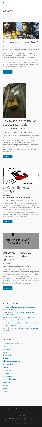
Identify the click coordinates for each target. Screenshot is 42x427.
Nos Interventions (26, 421)
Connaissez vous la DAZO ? (20, 44)
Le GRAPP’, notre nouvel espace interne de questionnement (20, 124)
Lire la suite (7, 72)
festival (5, 367)
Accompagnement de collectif (13, 197)
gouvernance (25, 50)
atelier (5, 352)
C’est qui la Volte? (11, 421)
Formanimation (8, 370)
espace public (8, 364)
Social (5, 388)
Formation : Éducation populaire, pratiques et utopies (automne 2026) (19, 308)
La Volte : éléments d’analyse (16, 189)
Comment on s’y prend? (26, 418)
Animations (7, 349)
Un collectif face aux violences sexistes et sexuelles (17, 256)
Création (6, 358)
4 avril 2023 (7, 195)
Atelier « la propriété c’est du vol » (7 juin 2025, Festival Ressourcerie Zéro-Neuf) (19, 319)
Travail (5, 391)
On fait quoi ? (11, 418)
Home (5, 409)
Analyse (17, 50)
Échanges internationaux (12, 361)
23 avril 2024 (7, 50)
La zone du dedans (27, 132)
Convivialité (7, 355)
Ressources (35, 50)
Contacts (24, 424)
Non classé (27, 266)
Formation (6, 373)
